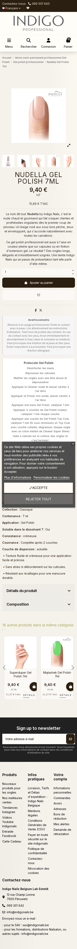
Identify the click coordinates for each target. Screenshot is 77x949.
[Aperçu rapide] (33, 650)
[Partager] (36, 310)
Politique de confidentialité (37, 851)
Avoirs (58, 803)
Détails (30, 695)
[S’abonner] (70, 739)
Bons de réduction (60, 816)
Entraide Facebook (9, 834)
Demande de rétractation (62, 832)
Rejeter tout (38, 499)
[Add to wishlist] (38, 295)
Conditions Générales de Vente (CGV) (37, 825)
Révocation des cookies (38, 871)
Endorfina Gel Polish (57, 672)
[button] (4, 668)
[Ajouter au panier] (34, 686)
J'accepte (38, 488)
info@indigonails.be (20, 912)
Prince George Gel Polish (20, 674)
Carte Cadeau (11, 841)
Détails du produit (22, 591)
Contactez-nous (14, 3)
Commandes (62, 798)
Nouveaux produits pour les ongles (11, 788)
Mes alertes (61, 824)
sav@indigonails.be (36, 925)
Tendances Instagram (10, 810)
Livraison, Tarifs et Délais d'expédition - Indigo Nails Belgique (38, 796)
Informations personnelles (62, 790)
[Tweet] (40, 310)
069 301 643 (15, 905)
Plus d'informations (17, 477)
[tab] (38, 591)
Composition (18, 604)
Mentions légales (34, 813)
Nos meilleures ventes (12, 800)
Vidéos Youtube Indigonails (9, 822)
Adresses (60, 809)
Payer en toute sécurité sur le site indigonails (38, 839)
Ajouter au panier (41, 282)
